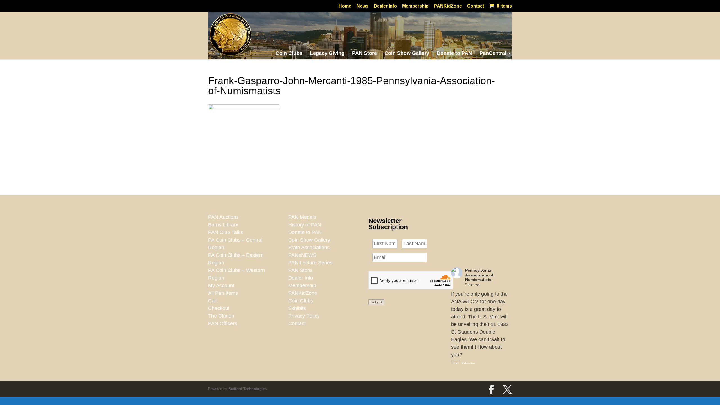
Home (345, 6)
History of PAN (304, 225)
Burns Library (223, 225)
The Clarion (221, 316)
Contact (475, 6)
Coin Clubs (289, 53)
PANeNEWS (302, 255)
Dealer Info (385, 6)
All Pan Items (223, 293)
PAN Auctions (223, 217)
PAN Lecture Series (310, 263)
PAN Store (364, 53)
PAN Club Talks (225, 232)
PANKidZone (448, 6)
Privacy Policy (304, 316)
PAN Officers (222, 323)
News (362, 6)
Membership (415, 6)
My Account (221, 285)
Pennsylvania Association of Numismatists (479, 275)
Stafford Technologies (247, 389)
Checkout (219, 308)
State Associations (309, 247)
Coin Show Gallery (406, 53)
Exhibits (297, 308)
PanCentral (493, 53)
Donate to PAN (454, 53)
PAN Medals (302, 217)
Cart (213, 300)
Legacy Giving (327, 53)
